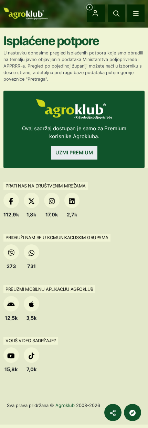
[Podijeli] (112, 412)
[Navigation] (136, 13)
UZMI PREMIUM (74, 152)
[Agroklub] (25, 13)
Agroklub (65, 405)
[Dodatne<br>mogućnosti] (132, 412)
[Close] (116, 13)
